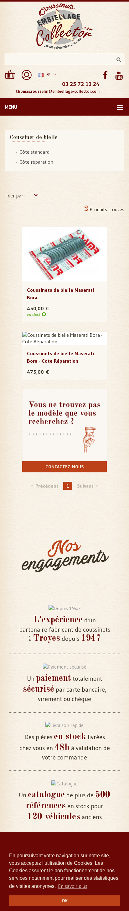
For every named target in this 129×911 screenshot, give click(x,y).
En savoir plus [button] (72, 886)
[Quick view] (64, 242)
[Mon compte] (26, 75)
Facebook (105, 75)
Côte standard (34, 152)
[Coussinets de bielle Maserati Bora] (64, 254)
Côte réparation (36, 162)
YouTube (118, 75)
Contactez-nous (64, 467)
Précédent (47, 486)
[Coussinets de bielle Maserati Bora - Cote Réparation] (64, 338)
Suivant (85, 486)
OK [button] (65, 901)
